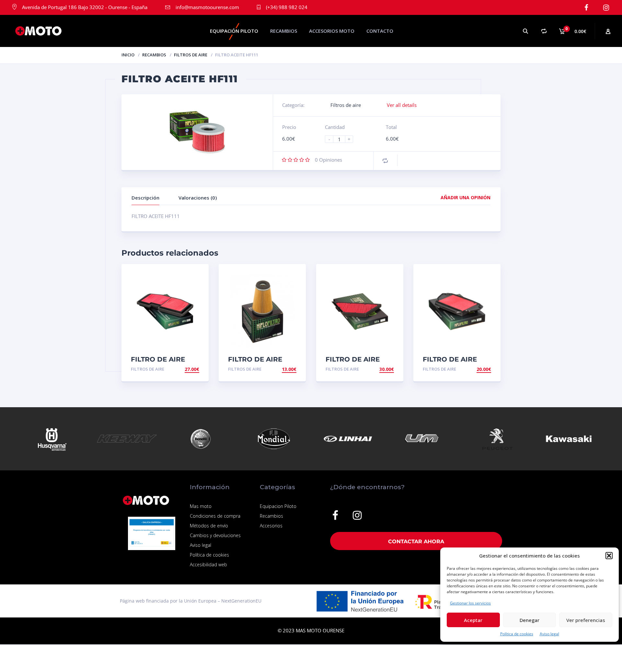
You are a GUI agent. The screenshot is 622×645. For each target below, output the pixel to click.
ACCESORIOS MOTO (331, 31)
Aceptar (473, 620)
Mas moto (201, 506)
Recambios (154, 55)
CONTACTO (379, 31)
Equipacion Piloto (278, 506)
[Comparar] (544, 31)
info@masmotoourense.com (207, 7)
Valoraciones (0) (198, 197)
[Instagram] (606, 7)
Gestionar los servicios (470, 603)
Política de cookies (516, 634)
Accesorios (271, 526)
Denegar (529, 620)
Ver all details (402, 105)
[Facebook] (586, 7)
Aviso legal (549, 634)
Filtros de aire (190, 55)
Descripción (145, 197)
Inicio (127, 55)
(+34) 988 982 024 (286, 7)
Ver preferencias (585, 620)
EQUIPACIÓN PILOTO (234, 31)
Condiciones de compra (215, 516)
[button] (609, 555)
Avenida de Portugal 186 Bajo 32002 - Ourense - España (84, 7)
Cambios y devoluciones (215, 535)
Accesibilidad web (208, 564)
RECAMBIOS (283, 31)
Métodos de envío (209, 526)
